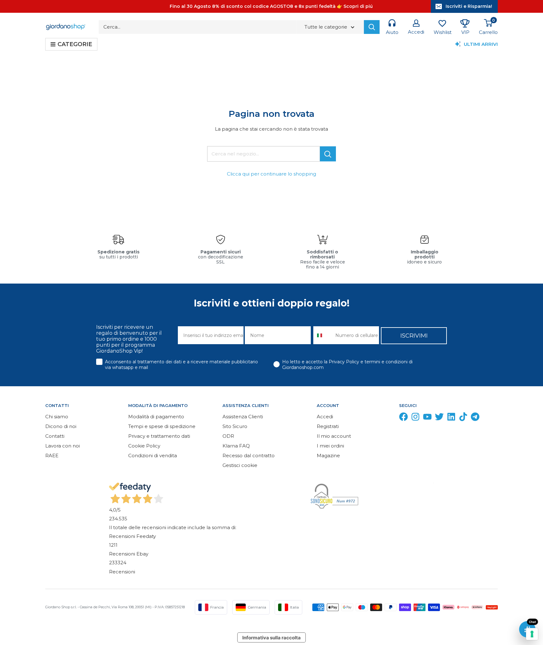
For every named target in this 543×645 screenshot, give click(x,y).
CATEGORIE (75, 44)
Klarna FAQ (236, 446)
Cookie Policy (144, 446)
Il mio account (334, 436)
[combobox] (323, 335)
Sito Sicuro (234, 426)
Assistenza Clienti (242, 417)
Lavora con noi (62, 446)
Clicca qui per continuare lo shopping (271, 174)
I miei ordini (330, 446)
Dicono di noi (60, 426)
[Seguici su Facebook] (403, 418)
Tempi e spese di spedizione (161, 426)
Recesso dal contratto (248, 455)
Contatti (54, 436)
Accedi (325, 417)
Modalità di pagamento (156, 417)
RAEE (51, 455)
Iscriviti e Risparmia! (469, 6)
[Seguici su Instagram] (415, 418)
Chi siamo (56, 417)
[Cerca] (372, 27)
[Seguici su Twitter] (439, 418)
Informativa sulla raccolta (271, 638)
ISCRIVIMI (414, 335)
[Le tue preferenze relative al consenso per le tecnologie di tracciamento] (532, 634)
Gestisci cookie (239, 465)
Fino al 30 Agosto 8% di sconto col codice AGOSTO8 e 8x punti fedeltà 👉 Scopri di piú (271, 6)
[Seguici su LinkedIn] (451, 418)
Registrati (328, 426)
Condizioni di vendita (152, 455)
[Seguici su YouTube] (427, 418)
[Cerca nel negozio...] (328, 153)
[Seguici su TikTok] (463, 418)
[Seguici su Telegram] (475, 418)
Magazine (328, 455)
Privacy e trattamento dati (159, 436)
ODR (228, 436)
